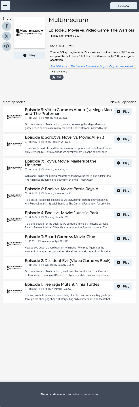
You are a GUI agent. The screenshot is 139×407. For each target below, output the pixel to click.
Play (32, 55)
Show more (60, 71)
